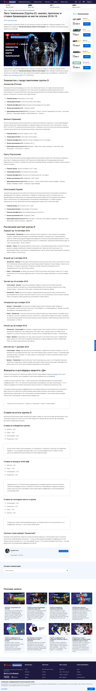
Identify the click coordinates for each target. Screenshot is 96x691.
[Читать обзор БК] (28, 341)
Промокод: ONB (59, 341)
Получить (68, 341)
